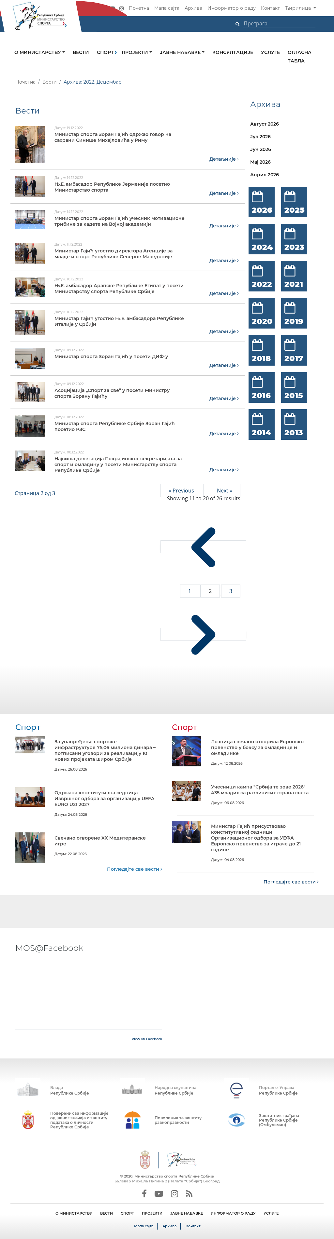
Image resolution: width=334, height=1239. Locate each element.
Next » (224, 490)
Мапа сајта (166, 8)
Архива (193, 8)
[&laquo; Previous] (203, 546)
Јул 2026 (260, 137)
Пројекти (135, 52)
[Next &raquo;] (203, 634)
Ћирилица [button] (298, 8)
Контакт (270, 8)
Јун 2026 (260, 149)
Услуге (270, 52)
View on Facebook (147, 1039)
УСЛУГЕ (271, 1213)
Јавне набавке (181, 52)
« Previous (182, 490)
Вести (81, 52)
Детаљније (223, 159)
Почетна (139, 8)
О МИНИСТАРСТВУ (73, 1213)
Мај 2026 (260, 162)
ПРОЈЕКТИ (152, 1213)
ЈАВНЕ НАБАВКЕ (186, 1213)
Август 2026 (264, 124)
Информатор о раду (231, 8)
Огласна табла (299, 56)
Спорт (105, 52)
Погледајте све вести (133, 869)
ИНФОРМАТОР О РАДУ (233, 1213)
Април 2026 (264, 175)
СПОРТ (127, 1213)
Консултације (232, 52)
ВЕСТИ (106, 1213)
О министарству (38, 52)
